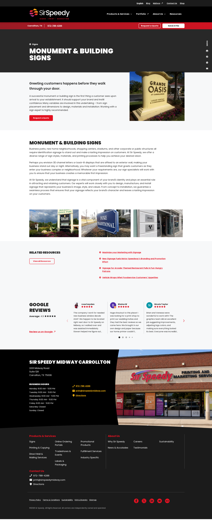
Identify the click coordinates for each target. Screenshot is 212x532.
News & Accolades (118, 447)
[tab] (119, 337)
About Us (158, 13)
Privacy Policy (35, 500)
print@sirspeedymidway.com (91, 390)
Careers (137, 441)
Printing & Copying (39, 447)
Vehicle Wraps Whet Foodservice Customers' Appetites (130, 277)
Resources (175, 13)
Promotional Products (87, 443)
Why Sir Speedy (116, 441)
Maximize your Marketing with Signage (121, 252)
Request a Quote (149, 25)
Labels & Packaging (60, 462)
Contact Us (172, 3)
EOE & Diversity (81, 500)
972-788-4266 (54, 25)
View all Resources (42, 261)
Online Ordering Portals (63, 443)
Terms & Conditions (51, 500)
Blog (148, 3)
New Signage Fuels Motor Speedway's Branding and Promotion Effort (134, 260)
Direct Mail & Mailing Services (38, 455)
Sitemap (93, 500)
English (140, 3)
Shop (182, 3)
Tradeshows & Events (63, 453)
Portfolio (141, 13)
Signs (35, 44)
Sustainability (166, 441)
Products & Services (118, 13)
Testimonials (140, 447)
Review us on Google (41, 331)
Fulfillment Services (91, 451)
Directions (81, 395)
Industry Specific (90, 457)
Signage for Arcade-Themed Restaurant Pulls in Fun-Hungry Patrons (132, 270)
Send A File (173, 25)
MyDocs (156, 3)
